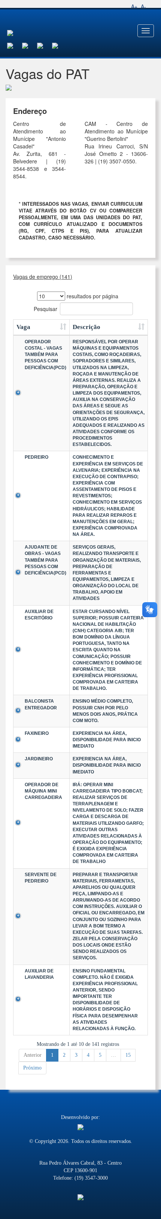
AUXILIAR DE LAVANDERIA (39, 974)
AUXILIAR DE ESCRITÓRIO (39, 615)
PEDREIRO (36, 457)
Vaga (23, 327)
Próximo (32, 1068)
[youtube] (44, 45)
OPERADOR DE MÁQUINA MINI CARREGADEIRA (43, 791)
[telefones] (59, 45)
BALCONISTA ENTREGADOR (41, 704)
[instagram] (29, 45)
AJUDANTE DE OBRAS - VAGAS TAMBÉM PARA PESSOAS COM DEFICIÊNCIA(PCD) (45, 560)
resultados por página (91, 296)
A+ (134, 6)
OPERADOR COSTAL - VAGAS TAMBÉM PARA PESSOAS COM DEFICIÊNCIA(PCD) (45, 354)
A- (143, 6)
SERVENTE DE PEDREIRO (41, 878)
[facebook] (14, 45)
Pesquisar (45, 309)
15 (128, 1055)
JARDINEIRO (39, 758)
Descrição (86, 327)
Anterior (33, 1055)
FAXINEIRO (37, 733)
